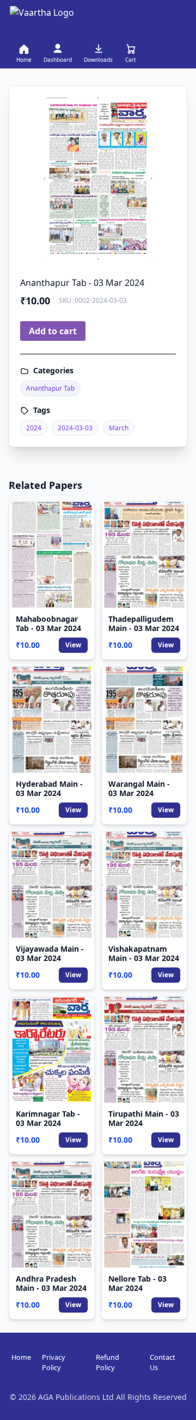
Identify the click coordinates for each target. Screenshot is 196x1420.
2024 (33, 427)
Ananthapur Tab (50, 388)
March (118, 427)
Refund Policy (107, 1362)
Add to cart (53, 331)
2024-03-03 (75, 427)
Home (21, 1357)
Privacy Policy (53, 1362)
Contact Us (162, 1362)
